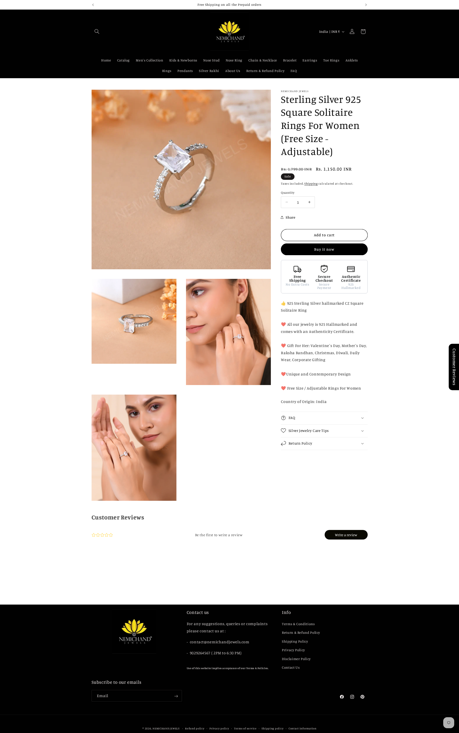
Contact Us (291, 667)
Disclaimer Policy (296, 658)
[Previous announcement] (93, 5)
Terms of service (245, 728)
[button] (97, 31)
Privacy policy (219, 728)
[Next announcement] (366, 5)
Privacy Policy (293, 650)
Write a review (346, 535)
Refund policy (195, 728)
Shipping (311, 183)
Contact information (303, 728)
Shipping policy (273, 728)
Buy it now (324, 249)
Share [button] (290, 217)
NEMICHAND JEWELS (166, 728)
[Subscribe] (175, 696)
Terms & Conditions (298, 624)
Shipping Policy (295, 641)
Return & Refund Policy (301, 632)
